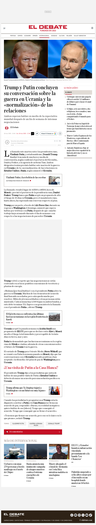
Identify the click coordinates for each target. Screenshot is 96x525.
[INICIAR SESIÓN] (92, 28)
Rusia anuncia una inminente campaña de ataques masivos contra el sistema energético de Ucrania (35, 471)
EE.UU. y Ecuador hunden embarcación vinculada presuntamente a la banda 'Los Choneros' (81, 452)
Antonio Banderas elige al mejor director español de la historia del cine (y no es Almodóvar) (78, 152)
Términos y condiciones (32, 520)
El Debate (14, 127)
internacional (44, 36)
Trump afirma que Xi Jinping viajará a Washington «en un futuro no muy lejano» (26, 389)
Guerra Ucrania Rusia (36, 424)
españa (20, 36)
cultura (62, 36)
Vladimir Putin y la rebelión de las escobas (26, 177)
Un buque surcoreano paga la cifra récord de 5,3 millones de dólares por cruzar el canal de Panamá (79, 101)
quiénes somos (9, 520)
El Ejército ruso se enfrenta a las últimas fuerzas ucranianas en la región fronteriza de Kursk (27, 317)
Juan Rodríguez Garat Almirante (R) (14, 180)
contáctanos (18, 520)
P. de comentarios (66, 520)
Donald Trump (54, 423)
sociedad (54, 36)
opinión (35, 36)
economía (27, 36)
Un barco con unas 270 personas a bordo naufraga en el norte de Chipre (14, 468)
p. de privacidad (45, 520)
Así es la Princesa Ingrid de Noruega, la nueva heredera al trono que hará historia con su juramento (79, 127)
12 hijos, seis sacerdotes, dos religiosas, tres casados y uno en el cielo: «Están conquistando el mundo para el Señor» (79, 114)
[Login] (92, 28)
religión (69, 36)
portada (13, 36)
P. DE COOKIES (55, 520)
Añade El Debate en (47, 133)
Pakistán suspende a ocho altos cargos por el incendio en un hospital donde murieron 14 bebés (81, 477)
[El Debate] (48, 27)
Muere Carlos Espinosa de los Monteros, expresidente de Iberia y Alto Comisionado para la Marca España (79, 139)
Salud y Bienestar (80, 36)
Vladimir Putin (18, 423)
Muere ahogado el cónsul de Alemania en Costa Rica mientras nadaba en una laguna (58, 469)
